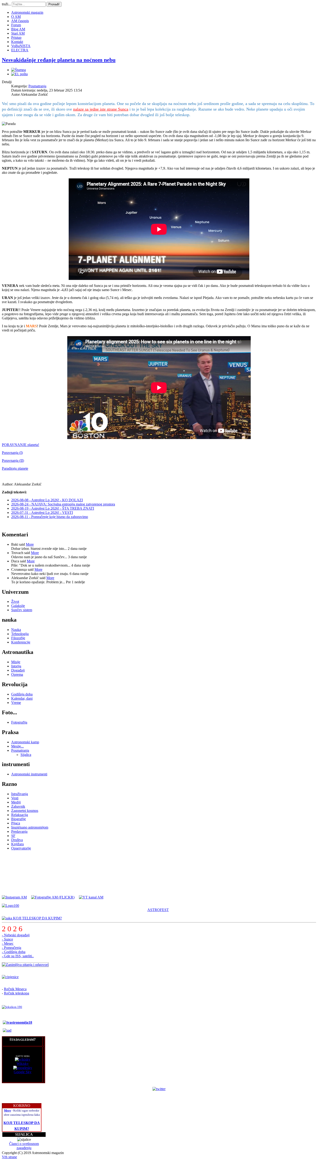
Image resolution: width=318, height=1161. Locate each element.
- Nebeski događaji (16, 935)
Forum (16, 25)
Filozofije (18, 638)
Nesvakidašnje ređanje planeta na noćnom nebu (58, 60)
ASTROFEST (158, 910)
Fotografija (19, 722)
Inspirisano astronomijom (29, 827)
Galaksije (18, 606)
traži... (6, 4)
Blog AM (18, 29)
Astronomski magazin (27, 12)
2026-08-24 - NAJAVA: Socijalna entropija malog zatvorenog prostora (63, 504)
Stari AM (18, 33)
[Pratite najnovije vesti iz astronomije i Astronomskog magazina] (159, 1089)
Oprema (17, 674)
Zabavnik (18, 806)
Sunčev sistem (21, 610)
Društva (17, 840)
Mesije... (17, 746)
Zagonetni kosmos (24, 811)
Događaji (18, 670)
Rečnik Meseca (15, 989)
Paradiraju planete (15, 468)
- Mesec (8, 943)
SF (13, 836)
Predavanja (19, 831)
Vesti (14, 798)
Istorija (16, 666)
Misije (15, 662)
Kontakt (17, 42)
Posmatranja (37, 86)
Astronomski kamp (25, 742)
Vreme (16, 703)
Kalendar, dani (22, 698)
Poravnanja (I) (12, 453)
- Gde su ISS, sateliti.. (18, 956)
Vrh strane (9, 1157)
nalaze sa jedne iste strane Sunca (100, 109)
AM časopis (20, 21)
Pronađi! (54, 4)
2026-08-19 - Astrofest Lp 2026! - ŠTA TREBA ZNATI (52, 508)
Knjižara (17, 844)
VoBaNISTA (20, 46)
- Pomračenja (11, 948)
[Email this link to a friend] (19, 74)
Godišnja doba (22, 694)
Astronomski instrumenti (29, 774)
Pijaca (15, 823)
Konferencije (20, 642)
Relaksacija (19, 815)
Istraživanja (19, 794)
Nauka (16, 630)
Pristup (16, 37)
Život (15, 601)
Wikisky (23, 1064)
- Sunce (7, 939)
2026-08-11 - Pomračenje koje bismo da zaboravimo (49, 517)
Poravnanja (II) (13, 460)
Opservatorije (21, 848)
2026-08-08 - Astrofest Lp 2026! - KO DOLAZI (47, 500)
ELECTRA (19, 50)
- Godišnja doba (13, 952)
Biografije (18, 819)
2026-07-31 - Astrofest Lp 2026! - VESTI (42, 513)
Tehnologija (20, 634)
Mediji (16, 802)
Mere (7, 1110)
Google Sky (22, 1072)
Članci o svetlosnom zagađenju (24, 1146)
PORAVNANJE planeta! (20, 445)
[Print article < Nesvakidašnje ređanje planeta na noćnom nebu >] (18, 70)
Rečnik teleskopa (16, 993)
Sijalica (25, 755)
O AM (16, 17)
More (30, 544)
